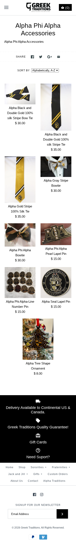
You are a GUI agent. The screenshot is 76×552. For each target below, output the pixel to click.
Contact (33, 480)
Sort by (23, 70)
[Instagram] (41, 494)
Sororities (39, 467)
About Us (17, 480)
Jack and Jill (18, 474)
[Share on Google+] (49, 56)
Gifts (37, 474)
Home (10, 467)
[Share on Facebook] (32, 56)
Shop (22, 467)
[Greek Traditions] (38, 7)
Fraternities (61, 467)
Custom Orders (58, 474)
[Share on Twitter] (40, 56)
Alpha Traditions (54, 480)
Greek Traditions (30, 527)
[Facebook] (34, 494)
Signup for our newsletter (38, 505)
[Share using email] (58, 56)
